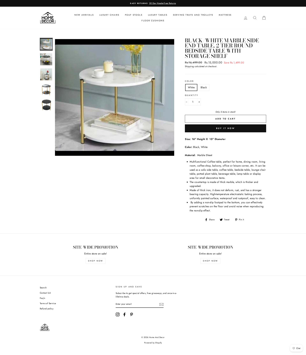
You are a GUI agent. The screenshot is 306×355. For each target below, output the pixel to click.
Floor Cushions (153, 20)
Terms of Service (48, 303)
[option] (153, 3)
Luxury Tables (158, 14)
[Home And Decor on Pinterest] (131, 314)
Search (43, 287)
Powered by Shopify (153, 342)
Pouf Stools (133, 14)
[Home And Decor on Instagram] (118, 314)
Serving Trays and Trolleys (193, 14)
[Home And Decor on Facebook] (124, 314)
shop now (95, 260)
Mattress (225, 14)
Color (189, 81)
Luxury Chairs (109, 14)
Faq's (42, 298)
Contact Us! (45, 292)
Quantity (191, 95)
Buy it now (225, 128)
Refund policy (46, 308)
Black (204, 87)
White (191, 87)
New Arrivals (84, 14)
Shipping (189, 66)
